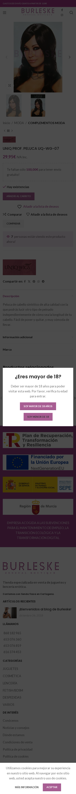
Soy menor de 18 (38, 416)
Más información (27, 787)
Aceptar (51, 787)
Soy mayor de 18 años (38, 406)
